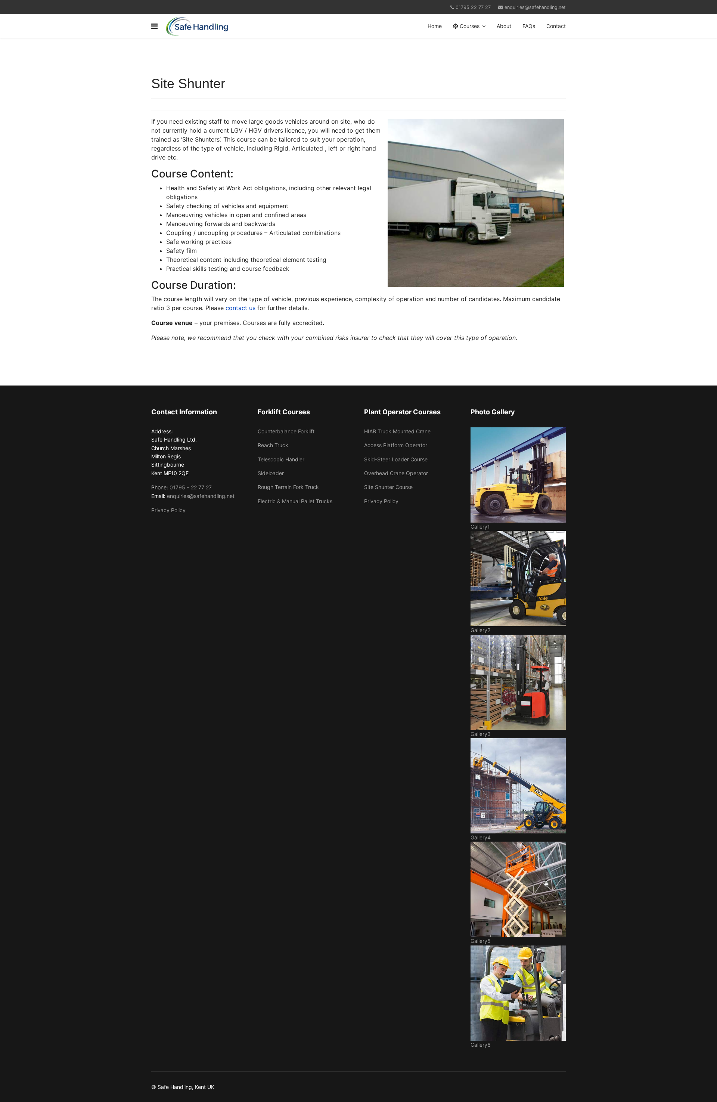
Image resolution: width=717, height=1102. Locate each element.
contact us (240, 308)
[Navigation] (154, 26)
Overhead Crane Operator (396, 473)
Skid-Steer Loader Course (396, 459)
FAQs (528, 26)
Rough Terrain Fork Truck (288, 487)
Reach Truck (273, 445)
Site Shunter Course (388, 487)
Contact (556, 26)
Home (435, 26)
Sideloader (271, 473)
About (504, 26)
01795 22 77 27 (473, 7)
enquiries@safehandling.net (535, 7)
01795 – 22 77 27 (191, 487)
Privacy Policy (168, 510)
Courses (468, 26)
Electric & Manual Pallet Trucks (295, 501)
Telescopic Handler (281, 459)
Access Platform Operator (395, 445)
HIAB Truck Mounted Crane (397, 431)
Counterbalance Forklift (286, 431)
